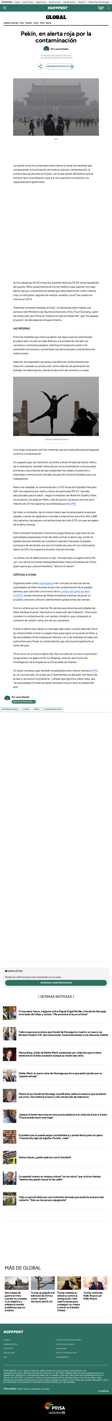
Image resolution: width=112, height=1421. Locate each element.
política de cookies (65, 1344)
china (26, 709)
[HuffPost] (13, 1331)
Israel (48, 23)
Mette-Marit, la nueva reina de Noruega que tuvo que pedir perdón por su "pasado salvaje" (60, 1075)
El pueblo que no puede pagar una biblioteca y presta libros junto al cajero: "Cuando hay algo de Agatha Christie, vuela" (61, 1137)
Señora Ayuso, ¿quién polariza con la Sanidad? (45, 1157)
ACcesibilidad (62, 1357)
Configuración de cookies (68, 1340)
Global (56, 17)
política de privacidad (66, 1353)
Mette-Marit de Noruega (99, 2)
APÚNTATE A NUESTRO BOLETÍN (56, 983)
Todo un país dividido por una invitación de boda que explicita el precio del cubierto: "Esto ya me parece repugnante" (61, 1199)
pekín (37, 709)
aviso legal (61, 1349)
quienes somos (10, 1344)
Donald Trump (69, 2)
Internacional (10, 709)
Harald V (82, 2)
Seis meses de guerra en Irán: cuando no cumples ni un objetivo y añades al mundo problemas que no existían (16, 1301)
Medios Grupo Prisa (56, 1413)
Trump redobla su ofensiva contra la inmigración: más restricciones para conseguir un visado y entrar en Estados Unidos (68, 1301)
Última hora (101, 8)
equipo (7, 1340)
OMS (73, 503)
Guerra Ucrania (11, 23)
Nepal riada (41, 2)
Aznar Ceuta (28, 2)
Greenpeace (46, 583)
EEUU (22, 23)
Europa (28, 23)
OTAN (42, 23)
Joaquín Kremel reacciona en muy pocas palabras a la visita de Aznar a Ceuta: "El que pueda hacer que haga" (63, 1116)
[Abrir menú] (4, 8)
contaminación (53, 709)
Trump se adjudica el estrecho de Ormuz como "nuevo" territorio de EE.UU (43, 1297)
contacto (8, 1349)
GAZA (35, 23)
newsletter (9, 1353)
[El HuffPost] (58, 7)
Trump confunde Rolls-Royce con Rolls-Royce (92, 1295)
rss (5, 1357)
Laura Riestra (61, 49)
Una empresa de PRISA (56, 1406)
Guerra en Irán (55, 2)
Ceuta (17, 2)
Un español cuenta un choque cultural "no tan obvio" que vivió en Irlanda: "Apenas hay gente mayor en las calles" (60, 1178)
